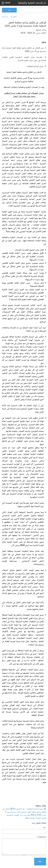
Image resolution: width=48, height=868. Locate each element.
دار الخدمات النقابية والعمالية (32, 3)
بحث (9, 10)
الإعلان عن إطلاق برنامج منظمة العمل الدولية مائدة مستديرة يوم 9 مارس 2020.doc (24, 812)
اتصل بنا (13, 16)
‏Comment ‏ (41, 837)
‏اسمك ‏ (44, 827)
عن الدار (5, 16)
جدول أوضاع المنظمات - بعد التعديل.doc (28, 809)
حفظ (40, 861)
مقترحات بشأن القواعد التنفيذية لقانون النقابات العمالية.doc (26, 816)
